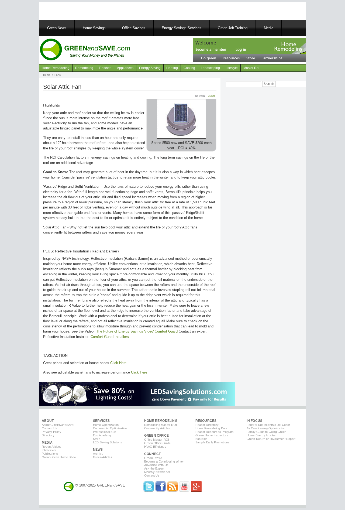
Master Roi (251, 68)
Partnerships (271, 58)
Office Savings (133, 28)
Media (268, 28)
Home (46, 74)
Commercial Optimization (110, 428)
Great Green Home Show (59, 457)
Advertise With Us (156, 465)
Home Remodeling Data (211, 428)
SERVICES (101, 421)
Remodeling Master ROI (160, 424)
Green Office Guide (157, 443)
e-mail (211, 96)
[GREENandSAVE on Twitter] (148, 491)
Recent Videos (52, 446)
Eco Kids (201, 438)
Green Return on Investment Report (271, 438)
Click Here (118, 363)
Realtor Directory (207, 424)
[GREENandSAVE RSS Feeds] (172, 491)
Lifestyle (232, 68)
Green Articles (102, 457)
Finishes (105, 68)
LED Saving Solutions (107, 442)
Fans (57, 74)
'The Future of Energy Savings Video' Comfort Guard (137, 331)
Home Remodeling (56, 68)
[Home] (84, 50)
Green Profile (153, 458)
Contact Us (49, 428)
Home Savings (94, 28)
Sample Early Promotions (212, 442)
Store (250, 58)
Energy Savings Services (181, 28)
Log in (241, 49)
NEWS (98, 449)
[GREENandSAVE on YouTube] (184, 491)
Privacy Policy (51, 431)
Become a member (210, 49)
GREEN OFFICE (156, 435)
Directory (48, 435)
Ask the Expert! (154, 468)
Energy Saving (150, 68)
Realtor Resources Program (214, 431)
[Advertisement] (107, 10)
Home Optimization (106, 424)
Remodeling (84, 68)
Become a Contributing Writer (164, 461)
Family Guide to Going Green (266, 431)
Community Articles (157, 428)
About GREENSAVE (58, 424)
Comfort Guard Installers (110, 337)
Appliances (125, 68)
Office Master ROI (156, 439)
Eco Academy (102, 435)
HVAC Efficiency (155, 446)
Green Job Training (232, 28)
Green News (56, 28)
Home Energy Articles (261, 435)
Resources (231, 58)
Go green (208, 58)
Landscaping (210, 68)
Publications (50, 453)
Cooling (189, 68)
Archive (98, 453)
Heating (172, 68)
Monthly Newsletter (157, 472)
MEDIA (47, 442)
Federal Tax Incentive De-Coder (268, 424)
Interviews (49, 450)
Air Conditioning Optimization (266, 428)
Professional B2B (104, 431)
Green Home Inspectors (211, 435)
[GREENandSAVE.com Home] (68, 485)
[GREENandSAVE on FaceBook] (160, 491)
